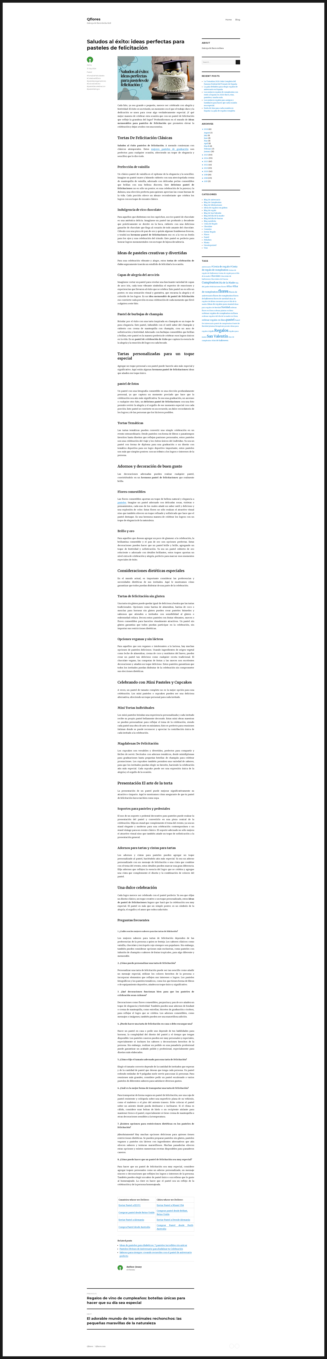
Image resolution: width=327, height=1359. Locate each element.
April (206, 143)
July (205, 135)
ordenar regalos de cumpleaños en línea (220, 313)
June (206, 138)
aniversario (206, 267)
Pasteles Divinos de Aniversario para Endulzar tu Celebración (151, 1249)
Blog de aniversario (212, 200)
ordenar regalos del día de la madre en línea (220, 316)
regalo (211, 331)
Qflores (93, 19)
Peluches (207, 240)
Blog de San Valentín (212, 213)
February (208, 149)
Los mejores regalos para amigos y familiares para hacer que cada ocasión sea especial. (220, 103)
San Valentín (217, 336)
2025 (206, 155)
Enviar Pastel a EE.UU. (130, 1205)
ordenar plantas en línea (223, 311)
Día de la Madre (227, 282)
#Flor (229, 286)
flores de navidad (221, 299)
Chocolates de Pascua (219, 279)
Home (228, 19)
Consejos (208, 229)
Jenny (89, 65)
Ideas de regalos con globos (215, 208)
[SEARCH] (238, 62)
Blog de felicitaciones (213, 205)
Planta (206, 243)
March (206, 146)
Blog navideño (210, 221)
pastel (230, 319)
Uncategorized (210, 245)
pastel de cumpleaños (223, 323)
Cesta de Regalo (210, 224)
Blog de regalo (210, 210)
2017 (205, 181)
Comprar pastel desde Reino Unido (137, 1212)
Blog (237, 19)
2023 (206, 161)
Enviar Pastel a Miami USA (170, 1205)
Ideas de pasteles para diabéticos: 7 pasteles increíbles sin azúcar (153, 1245)
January (207, 151)
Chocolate (208, 226)
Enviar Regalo (210, 232)
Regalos (221, 330)
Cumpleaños (210, 282)
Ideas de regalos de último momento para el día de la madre (219, 301)
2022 (206, 165)
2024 (206, 158)
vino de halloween (220, 340)
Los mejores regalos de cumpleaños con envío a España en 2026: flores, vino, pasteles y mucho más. (221, 95)
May (206, 141)
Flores (206, 234)
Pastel (89, 72)
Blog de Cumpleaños (212, 202)
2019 (206, 175)
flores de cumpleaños (223, 296)
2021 (206, 168)
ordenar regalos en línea (214, 320)
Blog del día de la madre (214, 216)
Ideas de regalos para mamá (220, 304)
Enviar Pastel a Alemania (131, 1219)
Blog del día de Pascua (213, 218)
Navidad (225, 307)
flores (223, 291)
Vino (206, 248)
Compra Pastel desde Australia (134, 1227)
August (207, 133)
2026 (206, 129)
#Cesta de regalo (220, 266)
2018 (206, 178)
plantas (212, 326)
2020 (206, 171)
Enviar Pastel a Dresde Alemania (173, 1219)
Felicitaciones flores (218, 287)
